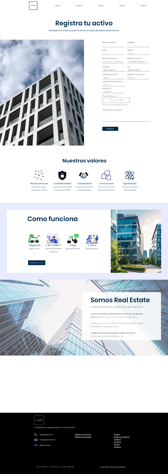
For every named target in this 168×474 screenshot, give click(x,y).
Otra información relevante (112, 110)
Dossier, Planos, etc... (110, 96)
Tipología (106, 66)
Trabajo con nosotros (83, 434)
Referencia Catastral (134, 58)
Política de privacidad (83, 437)
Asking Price (107, 88)
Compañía (131, 42)
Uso (128, 66)
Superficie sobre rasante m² (112, 81)
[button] (116, 100)
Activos (117, 434)
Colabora (117, 439)
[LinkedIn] (36, 445)
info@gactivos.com (48, 440)
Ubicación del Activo (109, 58)
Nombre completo (109, 42)
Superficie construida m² (136, 74)
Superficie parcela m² (110, 74)
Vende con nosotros (121, 437)
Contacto (117, 447)
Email (104, 50)
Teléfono (130, 50)
